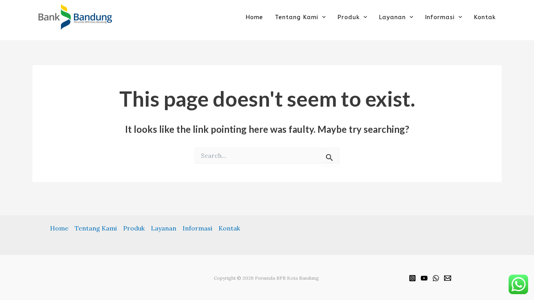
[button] (322, 17)
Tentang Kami (296, 17)
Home (254, 17)
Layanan (392, 17)
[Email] (447, 278)
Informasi (440, 17)
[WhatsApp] (435, 278)
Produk (348, 17)
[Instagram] (412, 278)
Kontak (485, 17)
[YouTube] (424, 278)
